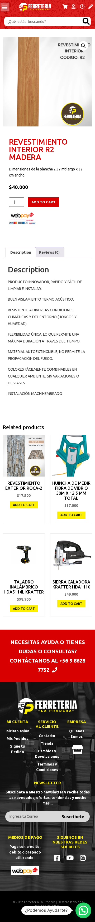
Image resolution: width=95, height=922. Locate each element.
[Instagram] (83, 858)
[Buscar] (86, 21)
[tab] (21, 252)
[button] (5, 7)
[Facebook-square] (57, 858)
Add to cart (43, 202)
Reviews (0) (49, 252)
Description (20, 252)
